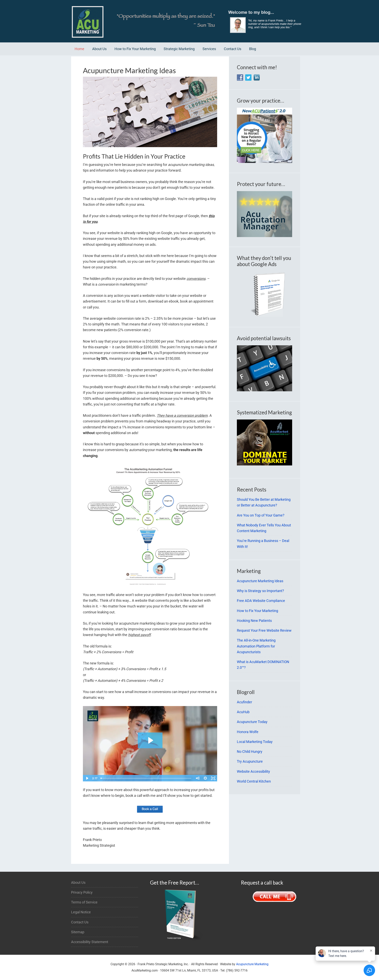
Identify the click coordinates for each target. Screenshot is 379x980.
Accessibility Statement (89, 942)
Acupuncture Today (252, 722)
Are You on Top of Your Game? (260, 515)
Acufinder (244, 702)
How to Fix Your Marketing (257, 611)
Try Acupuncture (250, 761)
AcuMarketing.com (189, 21)
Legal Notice (81, 912)
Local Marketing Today (255, 742)
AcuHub (243, 712)
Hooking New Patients (254, 620)
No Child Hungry (249, 751)
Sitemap (77, 932)
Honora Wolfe (247, 732)
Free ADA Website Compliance (261, 601)
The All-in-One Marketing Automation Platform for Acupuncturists (256, 646)
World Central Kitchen (254, 781)
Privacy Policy (82, 892)
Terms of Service (84, 902)
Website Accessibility (253, 771)
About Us (78, 882)
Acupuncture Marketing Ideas (260, 581)
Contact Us (79, 922)
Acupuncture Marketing (252, 964)
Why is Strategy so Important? (260, 591)
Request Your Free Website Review (264, 630)
